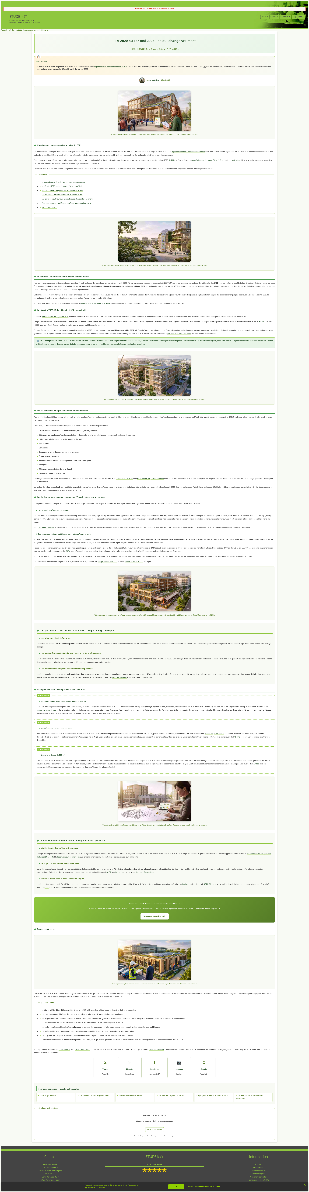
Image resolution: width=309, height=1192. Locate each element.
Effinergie (119, 872)
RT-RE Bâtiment (210, 884)
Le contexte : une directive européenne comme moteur (63, 182)
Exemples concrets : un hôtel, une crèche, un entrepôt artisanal (66, 203)
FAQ (294, 17)
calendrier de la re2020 (134, 562)
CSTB (68, 551)
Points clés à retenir (49, 208)
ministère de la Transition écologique (95, 303)
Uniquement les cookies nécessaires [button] (204, 1186)
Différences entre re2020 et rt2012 (131, 1096)
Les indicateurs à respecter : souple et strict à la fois (62, 195)
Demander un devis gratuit (155, 916)
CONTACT (274, 17)
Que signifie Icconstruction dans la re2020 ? (213, 1096)
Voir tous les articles (154, 1130)
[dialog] (154, 1186)
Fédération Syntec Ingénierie (68, 857)
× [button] (305, 1185)
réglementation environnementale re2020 (110, 67)
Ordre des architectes (124, 479)
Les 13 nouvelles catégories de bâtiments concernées (62, 191)
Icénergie (222, 160)
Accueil (4, 30)
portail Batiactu (64, 1050)
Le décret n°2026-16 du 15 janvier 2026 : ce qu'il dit (62, 186)
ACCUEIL (264, 17)
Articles (301, 17)
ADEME (237, 737)
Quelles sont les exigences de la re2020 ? (172, 1096)
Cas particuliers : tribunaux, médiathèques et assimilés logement (67, 199)
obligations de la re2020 (107, 562)
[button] (111, 1187)
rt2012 (261, 322)
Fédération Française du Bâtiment (150, 479)
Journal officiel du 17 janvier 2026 (55, 317)
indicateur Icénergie (46, 527)
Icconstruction (234, 160)
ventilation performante (214, 734)
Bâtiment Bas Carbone (145, 872)
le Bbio (172, 160)
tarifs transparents (119, 678)
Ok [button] (176, 1187)
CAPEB (256, 764)
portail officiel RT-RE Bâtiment (179, 334)
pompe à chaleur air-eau (46, 710)
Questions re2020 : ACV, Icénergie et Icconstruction (249, 1097)
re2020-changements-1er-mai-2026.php (32, 30)
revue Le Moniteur (82, 1050)
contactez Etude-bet (156, 1050)
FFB (51, 857)
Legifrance (186, 884)
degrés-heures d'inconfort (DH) (204, 160)
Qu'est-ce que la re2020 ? (48, 1096)
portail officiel (98, 344)
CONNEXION (285, 17)
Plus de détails (133, 1185)
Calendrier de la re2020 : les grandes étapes (94, 1096)
